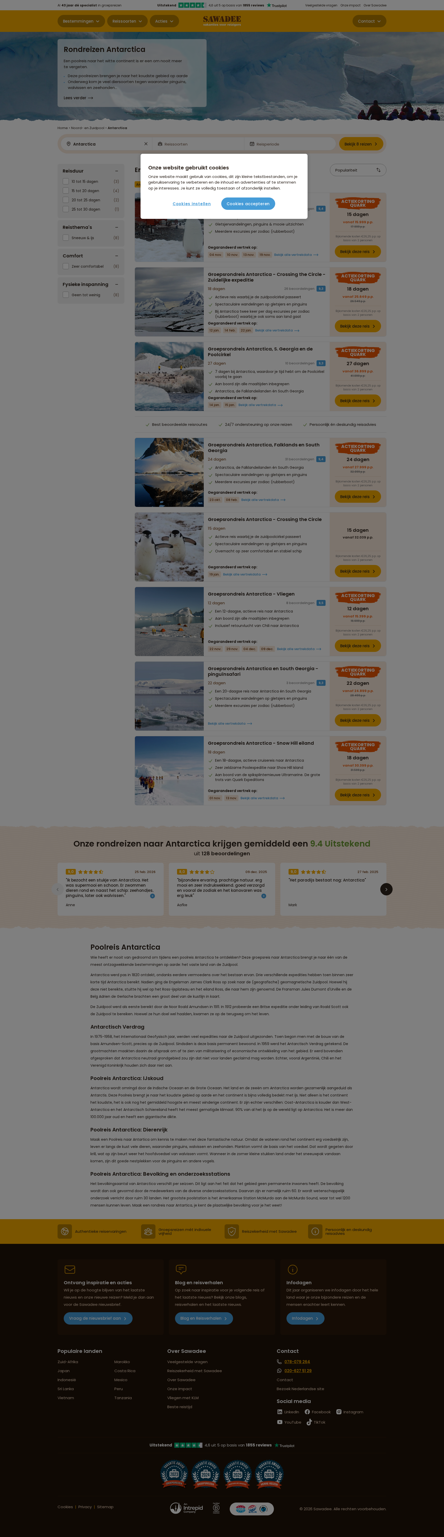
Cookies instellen (192, 203)
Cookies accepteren (248, 203)
